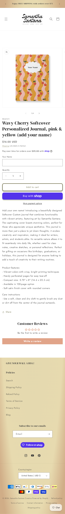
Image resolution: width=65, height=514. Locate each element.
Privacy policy (51, 503)
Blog (8, 414)
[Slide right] (39, 113)
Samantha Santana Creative (21, 498)
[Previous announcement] (5, 4)
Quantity (6, 170)
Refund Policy (13, 394)
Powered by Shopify (40, 498)
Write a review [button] (32, 341)
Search (9, 380)
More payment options (32, 203)
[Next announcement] (59, 4)
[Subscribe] (49, 434)
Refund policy (56, 498)
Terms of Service (14, 400)
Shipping (5, 146)
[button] (6, 19)
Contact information (35, 503)
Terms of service (17, 503)
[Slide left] (26, 113)
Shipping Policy (14, 387)
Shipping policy (34, 507)
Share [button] (8, 311)
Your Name (7, 156)
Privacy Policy (13, 407)
